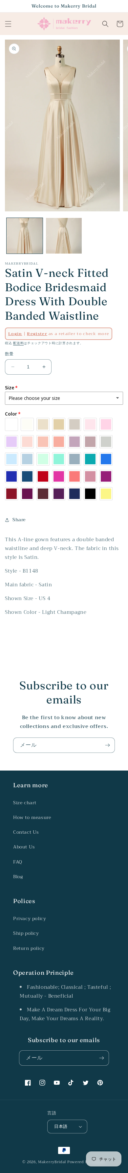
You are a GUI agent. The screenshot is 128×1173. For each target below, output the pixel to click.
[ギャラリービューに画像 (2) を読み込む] (64, 236)
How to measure (32, 817)
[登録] (107, 745)
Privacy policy (29, 918)
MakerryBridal (52, 1162)
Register (37, 333)
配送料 (18, 343)
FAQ (17, 862)
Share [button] (19, 520)
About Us (24, 847)
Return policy (29, 948)
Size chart (24, 803)
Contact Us (26, 832)
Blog (18, 876)
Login (15, 333)
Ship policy (26, 933)
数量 (9, 354)
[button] (8, 24)
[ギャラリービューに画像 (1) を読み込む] (25, 236)
